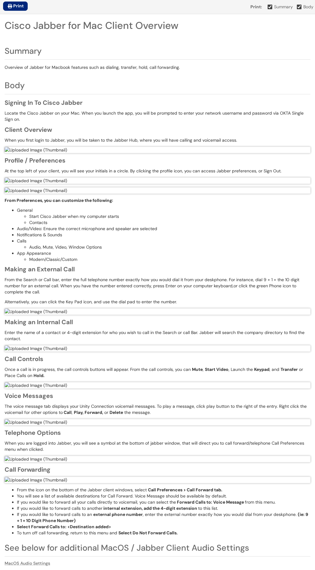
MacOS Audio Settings (27, 563)
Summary (283, 7)
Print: (256, 7)
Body (308, 7)
